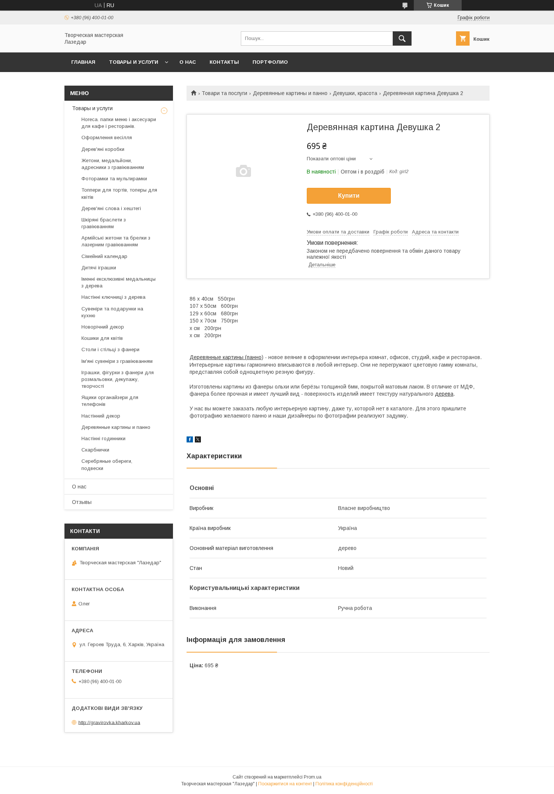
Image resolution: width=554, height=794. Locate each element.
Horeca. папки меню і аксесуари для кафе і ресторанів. (118, 123)
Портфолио (270, 62)
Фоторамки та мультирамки (114, 178)
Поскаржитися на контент (285, 783)
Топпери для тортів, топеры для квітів (119, 193)
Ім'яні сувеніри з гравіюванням (117, 361)
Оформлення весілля (106, 137)
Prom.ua (312, 777)
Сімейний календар (104, 256)
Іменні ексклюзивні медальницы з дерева (118, 282)
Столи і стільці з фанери (110, 349)
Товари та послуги (224, 93)
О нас (187, 62)
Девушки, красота (355, 93)
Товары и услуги (133, 62)
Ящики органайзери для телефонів (109, 401)
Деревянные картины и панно (290, 93)
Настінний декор (100, 416)
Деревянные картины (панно (226, 357)
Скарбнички (95, 450)
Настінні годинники (103, 438)
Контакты (224, 62)
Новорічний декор (102, 327)
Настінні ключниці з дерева (113, 297)
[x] (198, 441)
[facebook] (190, 441)
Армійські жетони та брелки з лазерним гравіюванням (115, 241)
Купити (349, 195)
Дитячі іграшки (98, 267)
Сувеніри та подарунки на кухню (112, 312)
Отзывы (82, 502)
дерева (444, 394)
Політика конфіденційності (344, 783)
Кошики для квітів (102, 338)
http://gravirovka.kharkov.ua (109, 722)
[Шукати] (402, 38)
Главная (83, 62)
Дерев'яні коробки (102, 149)
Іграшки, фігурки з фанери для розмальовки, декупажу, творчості (117, 379)
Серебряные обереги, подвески (106, 464)
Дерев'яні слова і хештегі (111, 208)
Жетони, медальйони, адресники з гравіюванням (112, 164)
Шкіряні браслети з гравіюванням (103, 223)
